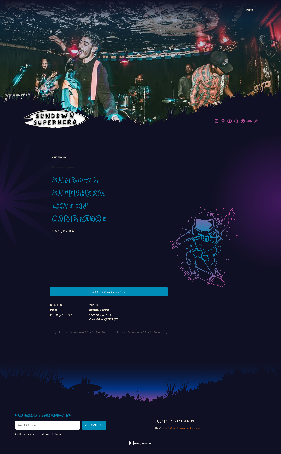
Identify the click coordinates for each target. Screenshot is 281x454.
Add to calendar (107, 292)
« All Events (59, 158)
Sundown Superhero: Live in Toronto (140, 333)
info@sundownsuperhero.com (183, 428)
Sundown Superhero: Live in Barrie (81, 333)
